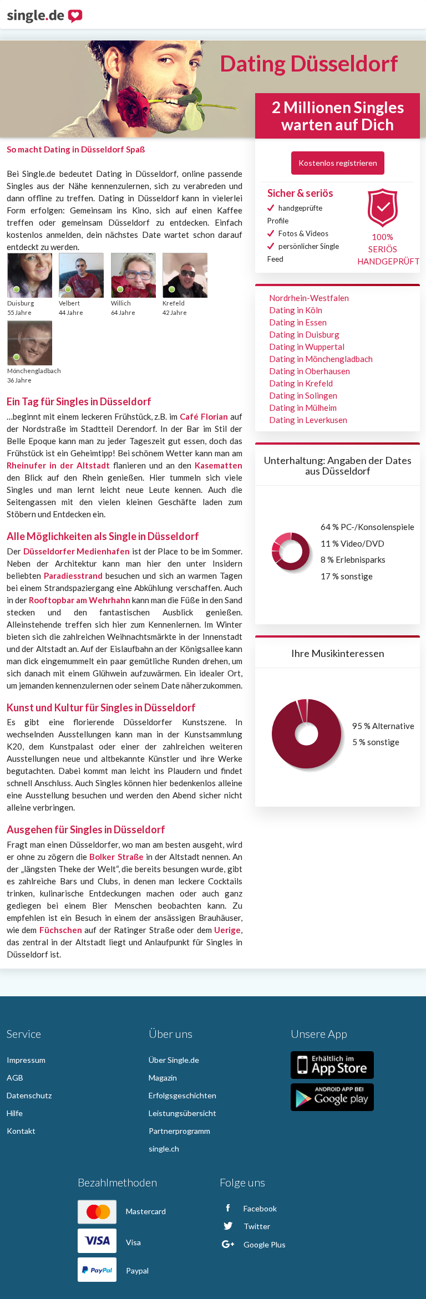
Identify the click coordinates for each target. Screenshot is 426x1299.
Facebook (259, 1208)
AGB (15, 1077)
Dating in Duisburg (304, 334)
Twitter (256, 1226)
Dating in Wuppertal (306, 347)
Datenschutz (29, 1095)
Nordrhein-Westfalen (309, 298)
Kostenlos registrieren (337, 162)
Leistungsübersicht (182, 1113)
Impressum (26, 1059)
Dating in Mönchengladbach (321, 359)
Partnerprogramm (179, 1130)
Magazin (163, 1077)
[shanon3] (29, 275)
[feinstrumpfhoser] (81, 275)
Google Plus (264, 1244)
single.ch (164, 1148)
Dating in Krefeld (301, 383)
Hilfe (15, 1113)
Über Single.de (174, 1059)
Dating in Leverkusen (308, 420)
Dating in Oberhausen (309, 371)
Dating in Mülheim (303, 407)
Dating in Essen (298, 322)
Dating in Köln (295, 310)
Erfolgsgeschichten (182, 1095)
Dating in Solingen (303, 395)
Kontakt (21, 1130)
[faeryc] (29, 342)
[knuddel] (133, 275)
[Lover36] (185, 275)
